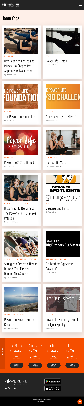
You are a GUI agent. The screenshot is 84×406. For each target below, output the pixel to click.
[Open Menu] (80, 5)
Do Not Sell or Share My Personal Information (51, 404)
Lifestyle (9, 157)
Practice (8, 56)
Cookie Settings (64, 404)
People (7, 112)
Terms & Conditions (27, 404)
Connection (52, 157)
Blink (46, 401)
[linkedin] (15, 388)
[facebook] (12, 388)
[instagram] (9, 388)
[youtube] (6, 388)
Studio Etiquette (23, 203)
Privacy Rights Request (36, 404)
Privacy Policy (19, 404)
